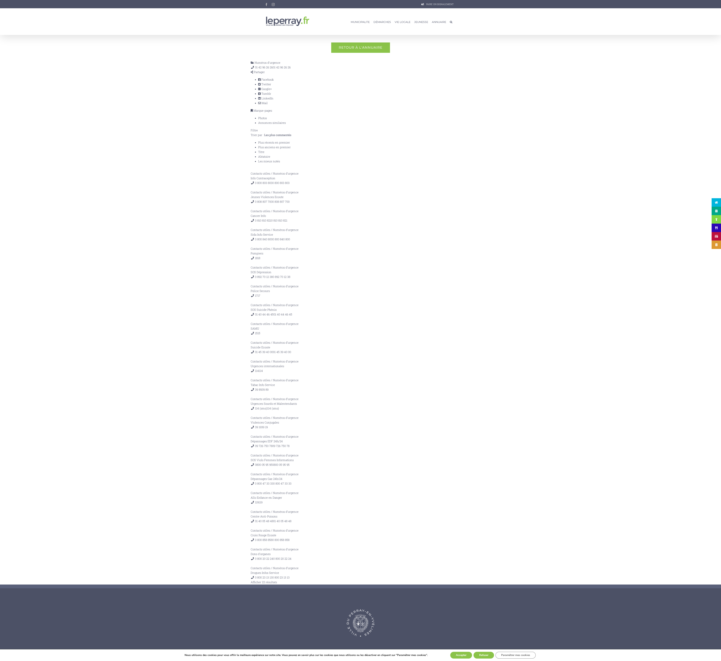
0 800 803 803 (281, 183)
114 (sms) (273, 408)
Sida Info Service (262, 234)
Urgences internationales (267, 366)
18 (259, 258)
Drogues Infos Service (265, 573)
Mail (264, 103)
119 (260, 502)
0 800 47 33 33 (282, 483)
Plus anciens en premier (274, 147)
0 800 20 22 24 (282, 558)
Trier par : (271, 135)
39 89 (265, 389)
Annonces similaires (272, 123)
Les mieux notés (269, 161)
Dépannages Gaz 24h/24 (266, 479)
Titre (261, 152)
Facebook (267, 79)
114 (261, 371)
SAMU (255, 328)
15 (259, 333)
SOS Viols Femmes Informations (272, 460)
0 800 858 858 (281, 540)
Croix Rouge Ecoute (263, 535)
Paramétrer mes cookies (515, 655)
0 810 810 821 (279, 220)
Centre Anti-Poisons (264, 516)
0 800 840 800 (281, 239)
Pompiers (257, 253)
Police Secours (260, 291)
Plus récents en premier (274, 142)
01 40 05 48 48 (282, 521)
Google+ (266, 89)
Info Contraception (263, 178)
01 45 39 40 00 (282, 352)
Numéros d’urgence (267, 62)
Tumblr (266, 93)
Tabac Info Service (263, 385)
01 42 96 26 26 (282, 67)
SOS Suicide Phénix (264, 310)
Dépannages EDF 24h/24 (267, 441)
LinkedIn (267, 98)
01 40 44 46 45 (283, 314)
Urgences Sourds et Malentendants (274, 403)
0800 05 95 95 (281, 465)
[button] (451, 21)
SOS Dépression (261, 272)
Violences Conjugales (265, 422)
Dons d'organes (261, 554)
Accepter (461, 655)
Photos (262, 118)
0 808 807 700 (281, 201)
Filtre (254, 130)
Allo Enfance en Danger (266, 497)
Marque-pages (262, 110)
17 (259, 295)
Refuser (483, 655)
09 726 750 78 (281, 446)
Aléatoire (264, 156)
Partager (259, 72)
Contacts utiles (260, 173)
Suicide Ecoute (260, 347)
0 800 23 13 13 (281, 577)
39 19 (264, 427)
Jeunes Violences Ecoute (267, 197)
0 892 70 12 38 (281, 277)
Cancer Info (258, 216)
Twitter (266, 84)
